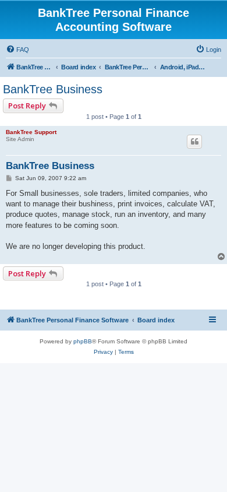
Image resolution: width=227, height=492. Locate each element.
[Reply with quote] (194, 142)
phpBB (82, 341)
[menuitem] (17, 50)
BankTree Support (31, 132)
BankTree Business (52, 89)
